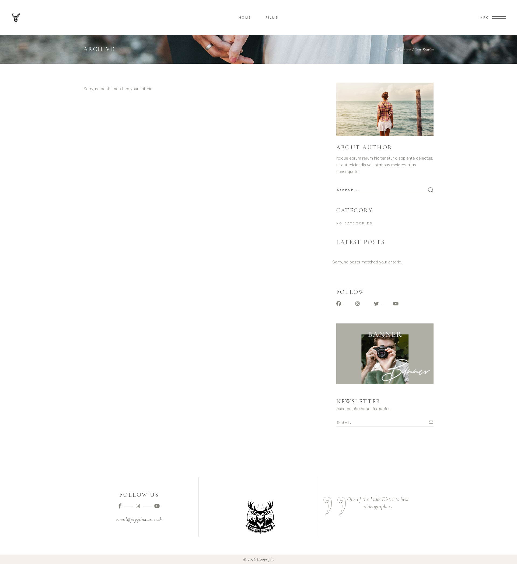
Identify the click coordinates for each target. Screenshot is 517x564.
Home (389, 49)
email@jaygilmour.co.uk (139, 519)
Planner (404, 49)
